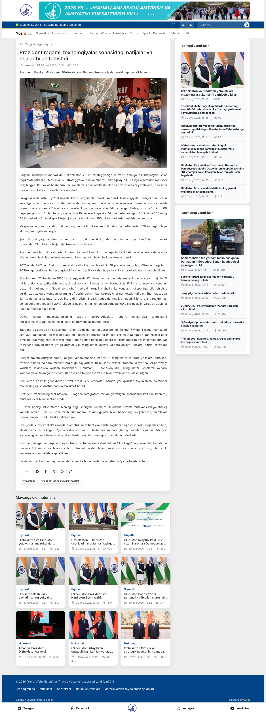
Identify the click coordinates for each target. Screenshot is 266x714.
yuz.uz (246, 699)
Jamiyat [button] (79, 33)
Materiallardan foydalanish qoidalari (129, 689)
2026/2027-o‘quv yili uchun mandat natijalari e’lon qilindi (209, 307)
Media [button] (176, 33)
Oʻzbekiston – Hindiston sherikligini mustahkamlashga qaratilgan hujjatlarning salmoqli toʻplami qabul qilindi (207, 149)
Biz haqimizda (25, 689)
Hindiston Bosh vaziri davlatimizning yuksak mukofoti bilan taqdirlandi (209, 190)
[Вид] (173, 25)
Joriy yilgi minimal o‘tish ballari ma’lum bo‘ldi (208, 293)
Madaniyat (120, 33)
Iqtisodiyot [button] (60, 33)
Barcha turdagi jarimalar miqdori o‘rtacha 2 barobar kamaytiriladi (207, 278)
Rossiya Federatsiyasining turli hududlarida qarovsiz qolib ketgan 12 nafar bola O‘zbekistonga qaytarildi (212, 129)
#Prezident (28, 480)
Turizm (135, 33)
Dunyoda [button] (159, 33)
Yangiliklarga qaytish (39, 44)
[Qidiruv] (246, 24)
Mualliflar (46, 689)
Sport (146, 33)
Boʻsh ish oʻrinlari (88, 689)
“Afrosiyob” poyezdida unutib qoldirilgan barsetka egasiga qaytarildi (212, 324)
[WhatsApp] (61, 471)
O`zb (188, 25)
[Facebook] (44, 471)
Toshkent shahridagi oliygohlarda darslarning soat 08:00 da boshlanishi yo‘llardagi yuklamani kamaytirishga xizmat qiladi (211, 109)
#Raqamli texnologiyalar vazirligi (60, 480)
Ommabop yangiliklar (197, 213)
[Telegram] (36, 471)
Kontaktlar (64, 689)
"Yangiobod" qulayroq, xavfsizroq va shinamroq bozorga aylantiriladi (210, 340)
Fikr (188, 33)
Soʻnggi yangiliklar (195, 46)
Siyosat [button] (41, 33)
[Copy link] (69, 471)
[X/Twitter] (53, 471)
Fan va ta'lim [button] (99, 33)
